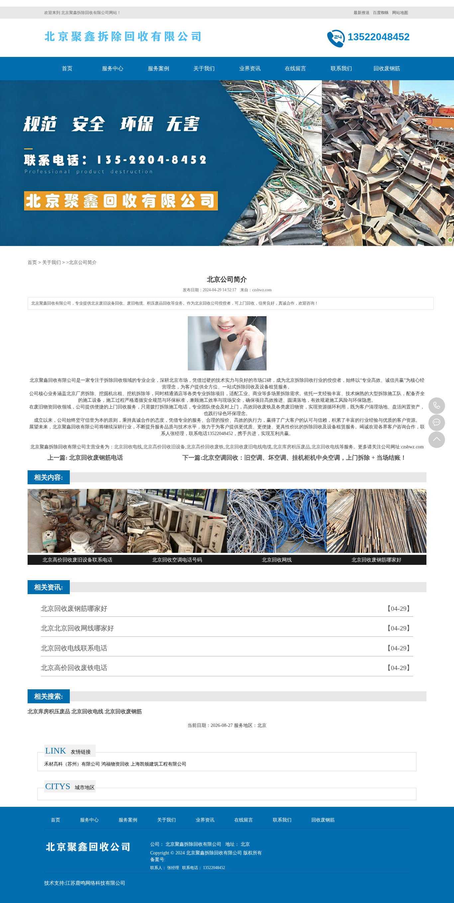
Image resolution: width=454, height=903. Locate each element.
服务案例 (158, 68)
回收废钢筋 (387, 68)
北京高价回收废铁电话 (227, 667)
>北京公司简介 (81, 262)
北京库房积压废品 (291, 446)
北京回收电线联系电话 (227, 648)
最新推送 (362, 12)
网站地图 (400, 12)
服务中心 (112, 68)
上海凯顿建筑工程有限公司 (158, 764)
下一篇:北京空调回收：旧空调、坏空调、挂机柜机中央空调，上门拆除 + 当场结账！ (294, 457)
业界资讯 (250, 68)
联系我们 (341, 68)
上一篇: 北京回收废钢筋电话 (85, 457)
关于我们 (204, 68)
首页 (67, 68)
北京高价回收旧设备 (164, 446)
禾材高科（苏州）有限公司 (72, 764)
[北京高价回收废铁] (123, 39)
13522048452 (436, 405)
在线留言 (295, 68)
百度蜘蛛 (381, 12)
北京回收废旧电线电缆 (248, 446)
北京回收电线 (128, 446)
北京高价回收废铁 (205, 446)
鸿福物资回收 (116, 764)
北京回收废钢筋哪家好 (227, 608)
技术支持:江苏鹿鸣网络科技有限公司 (84, 883)
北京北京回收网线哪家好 (227, 628)
